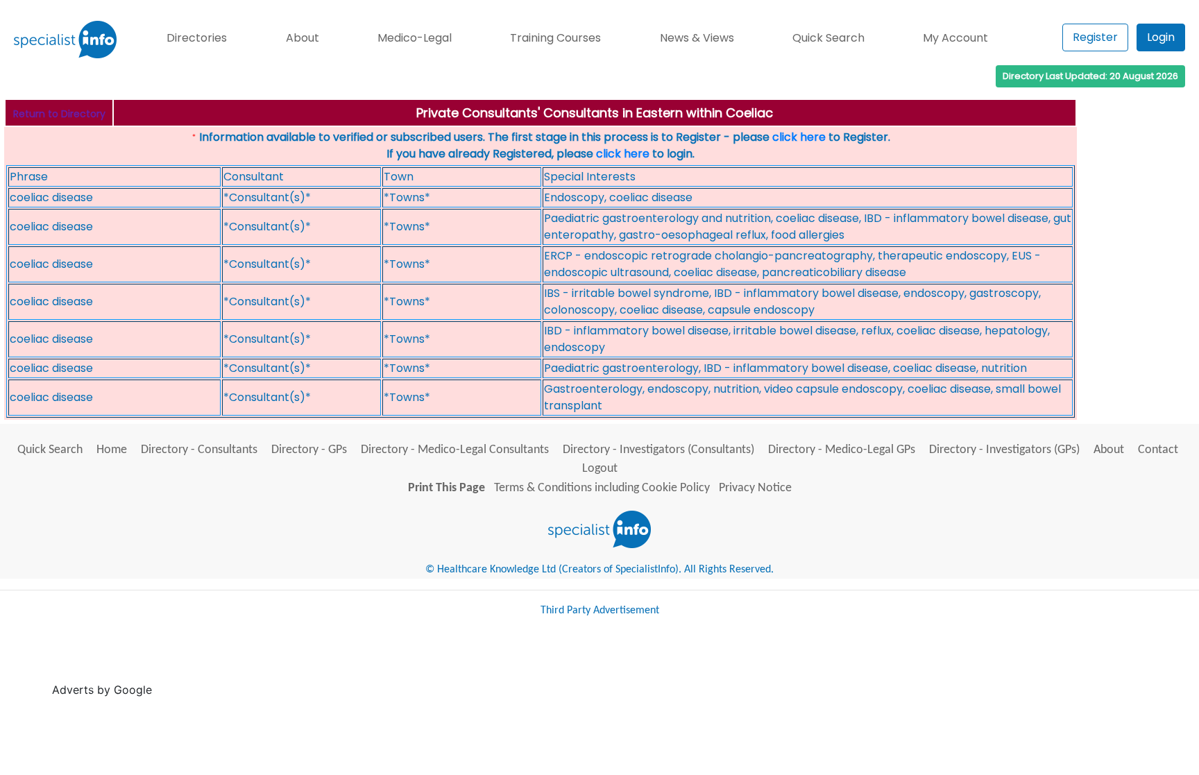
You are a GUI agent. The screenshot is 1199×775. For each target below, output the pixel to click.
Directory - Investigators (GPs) (1004, 450)
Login (1161, 37)
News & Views (697, 38)
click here (799, 137)
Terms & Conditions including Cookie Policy (602, 488)
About (302, 38)
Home (111, 450)
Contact (1158, 450)
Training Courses (555, 38)
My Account (955, 38)
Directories (197, 38)
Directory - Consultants (199, 450)
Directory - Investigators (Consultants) (658, 450)
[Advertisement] (408, 662)
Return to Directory (59, 114)
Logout (600, 468)
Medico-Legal (414, 38)
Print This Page (446, 488)
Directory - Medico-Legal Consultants (455, 450)
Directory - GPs (309, 450)
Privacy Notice (755, 488)
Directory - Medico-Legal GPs (841, 450)
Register (1095, 37)
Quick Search (828, 38)
